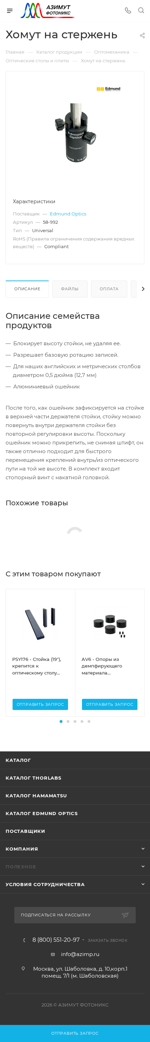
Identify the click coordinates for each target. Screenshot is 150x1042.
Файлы (70, 288)
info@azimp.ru (80, 954)
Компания (22, 849)
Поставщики (25, 831)
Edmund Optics (68, 213)
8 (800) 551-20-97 (56, 940)
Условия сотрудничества (45, 884)
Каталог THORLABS (33, 778)
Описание (27, 288)
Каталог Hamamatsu (36, 795)
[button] (61, 721)
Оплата (109, 288)
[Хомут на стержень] (75, 133)
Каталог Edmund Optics (42, 813)
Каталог (18, 760)
